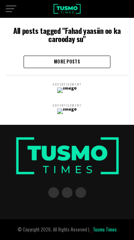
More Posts (67, 61)
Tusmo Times (104, 229)
